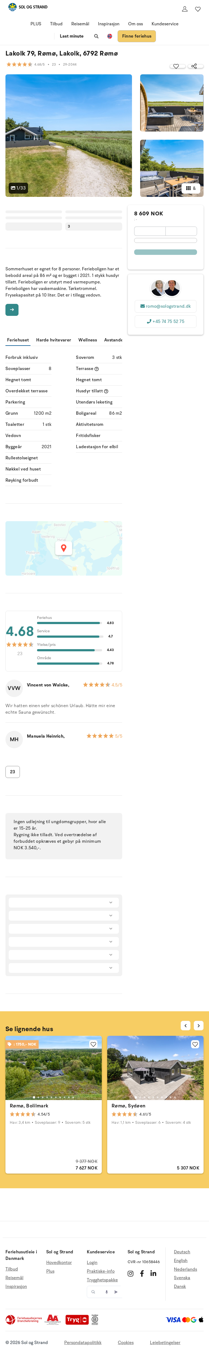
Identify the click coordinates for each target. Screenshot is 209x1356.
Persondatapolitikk (83, 1343)
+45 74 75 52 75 (168, 322)
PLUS (35, 24)
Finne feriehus (136, 36)
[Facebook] (142, 1273)
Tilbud (56, 24)
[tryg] (78, 1324)
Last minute (72, 36)
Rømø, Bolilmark (29, 1105)
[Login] (184, 9)
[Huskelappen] (198, 9)
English (181, 1261)
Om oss (135, 24)
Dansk (180, 1287)
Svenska (182, 1278)
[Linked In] (153, 1273)
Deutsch (182, 1252)
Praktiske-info (101, 1271)
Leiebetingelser (165, 1343)
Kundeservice (165, 24)
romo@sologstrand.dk (168, 306)
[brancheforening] (24, 1324)
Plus (50, 1271)
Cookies (126, 1343)
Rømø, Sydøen (128, 1105)
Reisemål (80, 24)
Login (92, 1263)
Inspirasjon (108, 24)
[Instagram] (130, 1273)
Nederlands (185, 1269)
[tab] (34, 1097)
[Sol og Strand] (27, 8)
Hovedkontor (59, 1263)
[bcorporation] (96, 1324)
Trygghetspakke (102, 1280)
